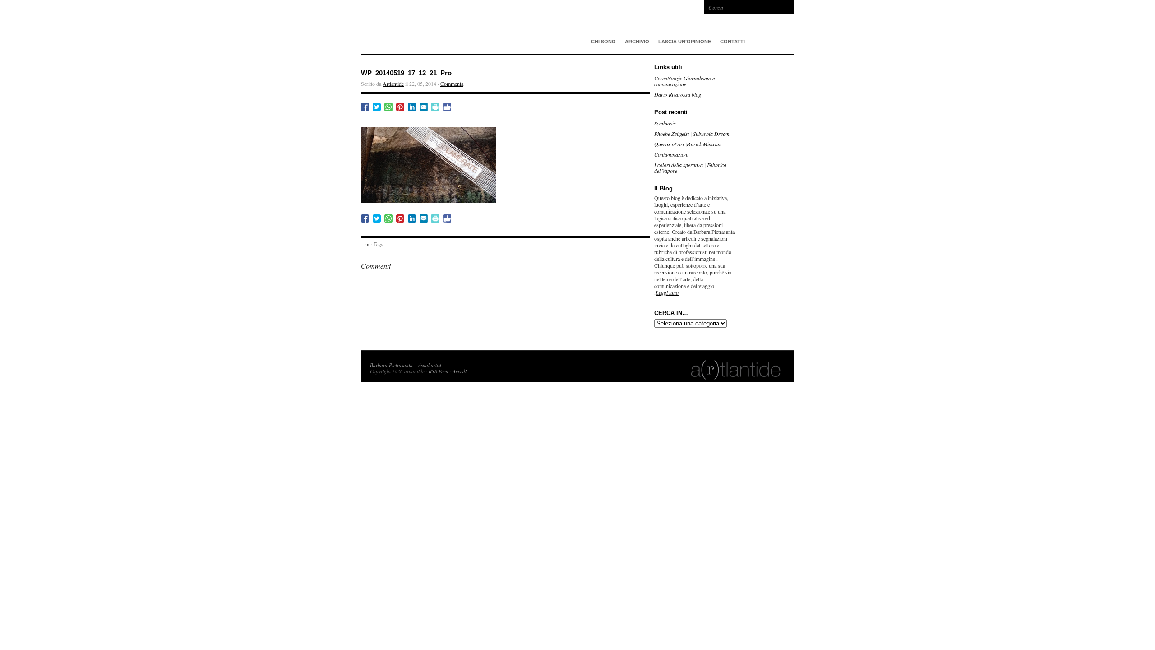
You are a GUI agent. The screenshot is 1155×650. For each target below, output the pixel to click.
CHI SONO (603, 41)
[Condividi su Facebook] (365, 107)
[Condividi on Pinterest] (400, 107)
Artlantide (393, 83)
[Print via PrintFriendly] (435, 107)
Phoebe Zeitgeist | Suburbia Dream (692, 133)
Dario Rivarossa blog (677, 94)
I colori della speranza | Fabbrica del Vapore (690, 167)
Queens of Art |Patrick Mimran (687, 144)
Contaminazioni (671, 154)
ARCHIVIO (637, 41)
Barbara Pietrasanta (391, 365)
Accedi (460, 371)
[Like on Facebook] (447, 107)
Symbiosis (665, 123)
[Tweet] (377, 107)
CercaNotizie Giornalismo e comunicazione (684, 81)
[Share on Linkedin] (412, 107)
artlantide (496, 27)
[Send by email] (424, 107)
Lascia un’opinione (684, 41)
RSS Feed (438, 371)
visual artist (429, 365)
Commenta (451, 83)
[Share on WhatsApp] (388, 107)
